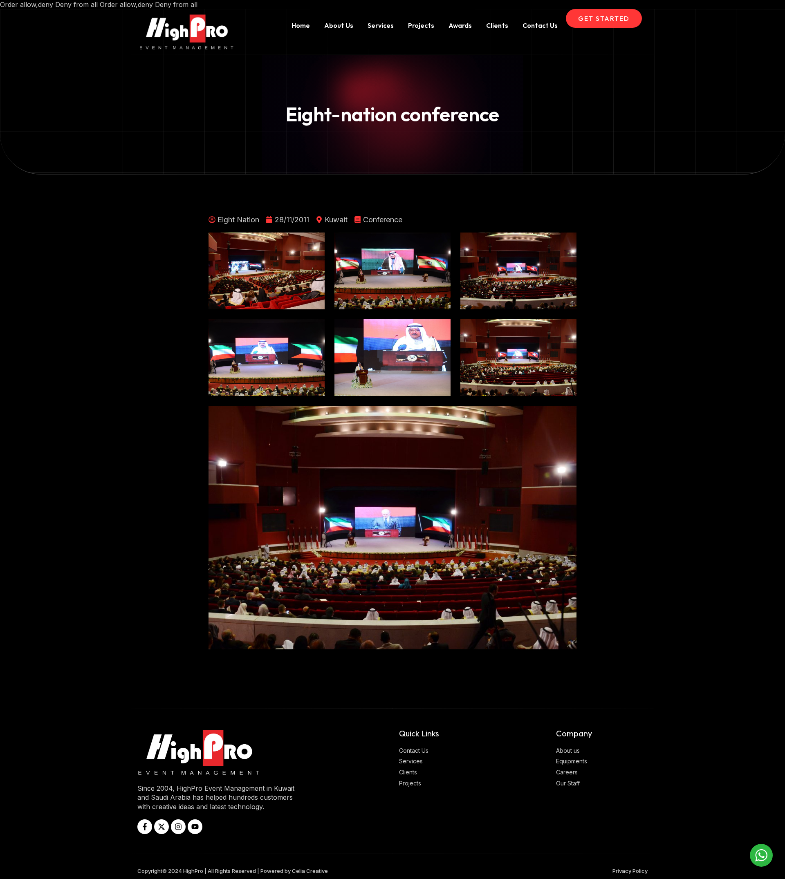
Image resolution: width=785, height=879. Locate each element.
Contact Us (540, 25)
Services (381, 25)
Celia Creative (310, 871)
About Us (338, 25)
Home (301, 25)
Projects (421, 25)
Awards (460, 25)
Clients (497, 25)
